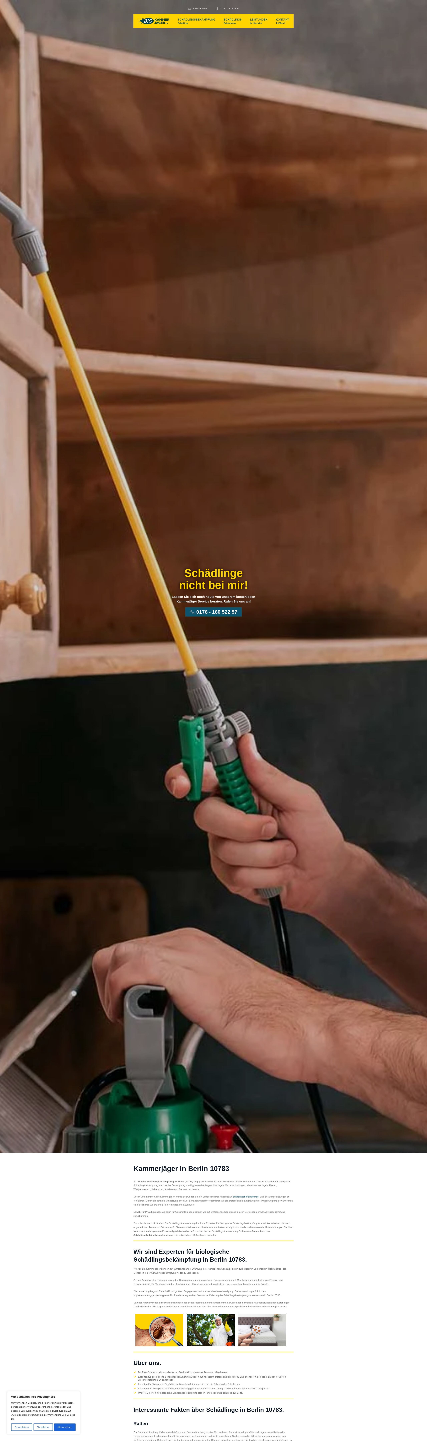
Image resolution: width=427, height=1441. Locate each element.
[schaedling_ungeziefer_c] (262, 1330)
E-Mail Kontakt (200, 8)
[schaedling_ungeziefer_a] (159, 1330)
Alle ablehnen (43, 1427)
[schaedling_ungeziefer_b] (210, 1330)
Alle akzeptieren (65, 1427)
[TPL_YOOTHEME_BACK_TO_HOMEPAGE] (154, 21)
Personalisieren (22, 1427)
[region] (43, 1412)
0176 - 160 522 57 (229, 8)
